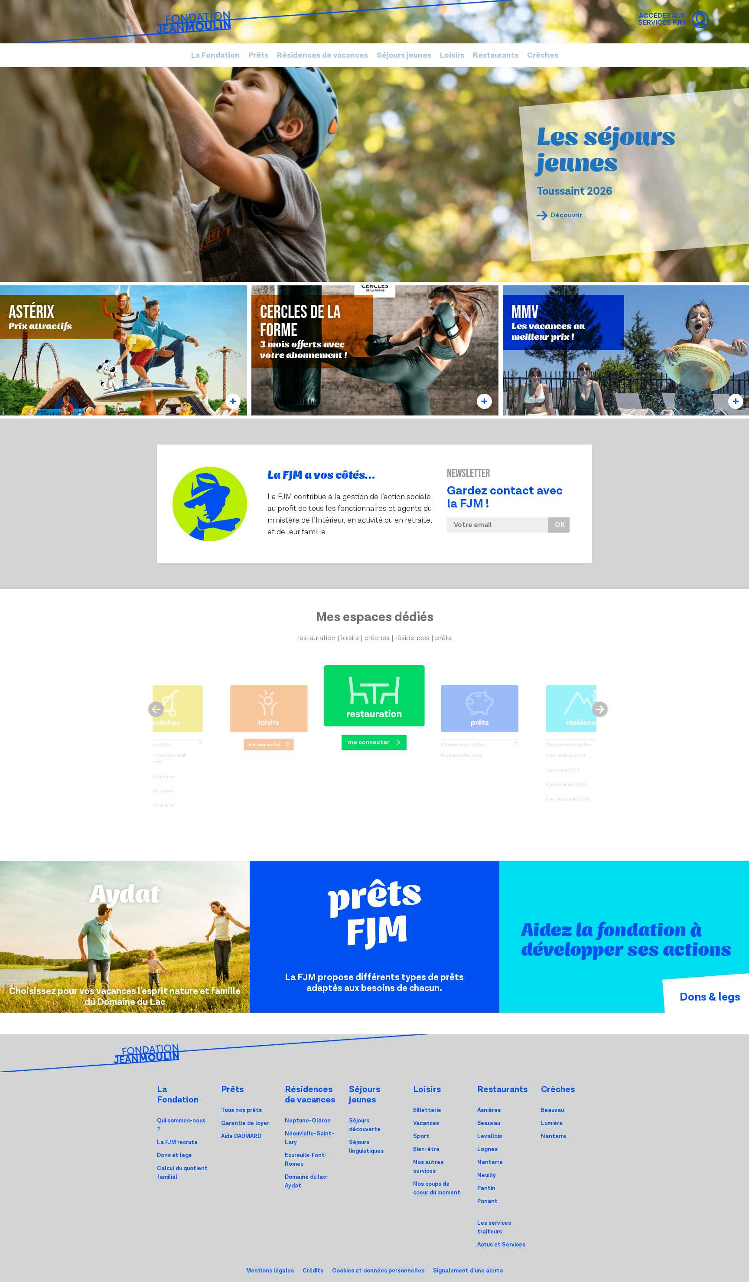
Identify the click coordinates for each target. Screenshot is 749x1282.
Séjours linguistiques (366, 1147)
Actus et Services (501, 1245)
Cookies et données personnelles (378, 1271)
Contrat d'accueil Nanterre (150, 805)
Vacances (426, 1123)
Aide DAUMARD (241, 1136)
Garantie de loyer (245, 1123)
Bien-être (426, 1149)
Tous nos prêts (241, 1110)
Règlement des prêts (461, 756)
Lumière (552, 1123)
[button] (215, 55)
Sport (421, 1136)
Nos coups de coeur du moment (436, 1189)
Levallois (489, 1136)
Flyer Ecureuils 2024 (566, 785)
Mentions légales (270, 1271)
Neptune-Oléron (308, 1121)
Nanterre (490, 1162)
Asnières (489, 1110)
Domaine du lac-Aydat (307, 1182)
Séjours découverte (365, 1125)
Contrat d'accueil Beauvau (149, 777)
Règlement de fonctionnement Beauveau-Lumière (155, 759)
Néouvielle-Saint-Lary (309, 1138)
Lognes (487, 1149)
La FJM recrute (177, 1142)
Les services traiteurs (494, 1228)
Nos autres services (428, 1167)
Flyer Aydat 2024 (562, 770)
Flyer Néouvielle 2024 (567, 799)
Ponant (487, 1201)
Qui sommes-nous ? (181, 1125)
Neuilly (486, 1175)
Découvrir (566, 215)
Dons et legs (174, 1155)
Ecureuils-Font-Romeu (306, 1160)
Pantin (486, 1188)
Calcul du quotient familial (182, 1173)
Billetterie (427, 1110)
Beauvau (488, 1123)
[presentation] (152, 706)
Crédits (313, 1271)
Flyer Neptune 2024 (566, 756)
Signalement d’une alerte (468, 1271)
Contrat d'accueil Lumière (149, 791)
